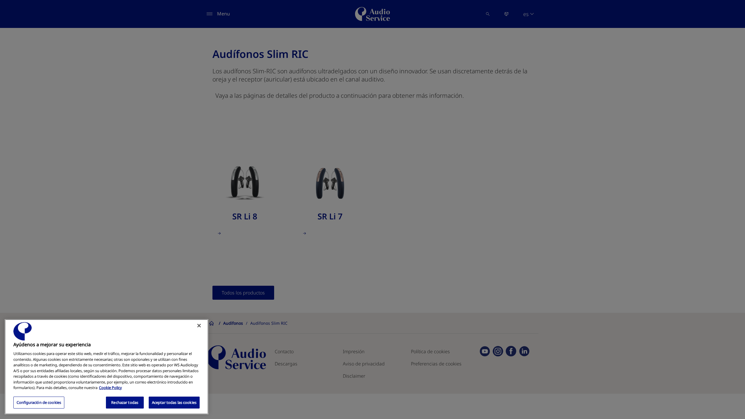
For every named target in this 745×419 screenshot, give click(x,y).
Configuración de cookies (39, 402)
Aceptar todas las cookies (174, 402)
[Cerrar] (199, 325)
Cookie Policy (110, 387)
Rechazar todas (124, 402)
